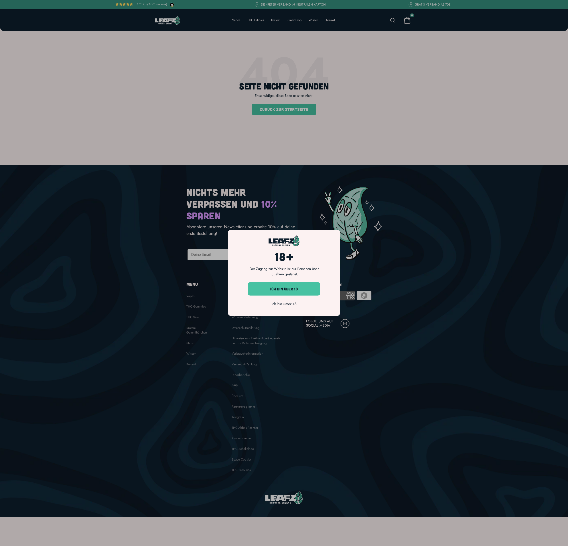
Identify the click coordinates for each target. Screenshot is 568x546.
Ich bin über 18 (284, 288)
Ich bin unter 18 (284, 304)
